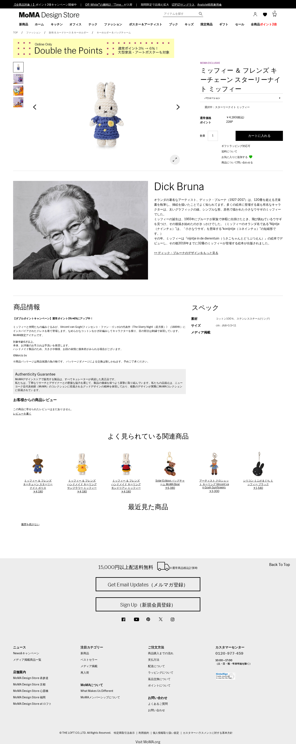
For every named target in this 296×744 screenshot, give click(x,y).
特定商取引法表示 (124, 733)
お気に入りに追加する (234, 157)
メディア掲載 (89, 666)
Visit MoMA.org (148, 742)
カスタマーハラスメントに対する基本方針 (208, 733)
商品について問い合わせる (237, 162)
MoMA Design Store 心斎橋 (30, 691)
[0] (273, 15)
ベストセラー (89, 659)
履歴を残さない (30, 524)
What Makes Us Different (97, 691)
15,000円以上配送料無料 (148, 567)
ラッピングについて (160, 672)
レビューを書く (22, 414)
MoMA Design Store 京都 (29, 684)
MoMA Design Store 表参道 (30, 678)
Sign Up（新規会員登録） (148, 605)
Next (178, 109)
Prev (34, 109)
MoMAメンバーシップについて (100, 697)
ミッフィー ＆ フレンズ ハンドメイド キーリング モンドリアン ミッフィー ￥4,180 (126, 486)
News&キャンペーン (26, 653)
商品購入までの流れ (160, 653)
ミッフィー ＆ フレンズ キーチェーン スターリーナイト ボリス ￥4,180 (38, 486)
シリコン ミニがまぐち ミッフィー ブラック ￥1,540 (258, 484)
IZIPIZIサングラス (183, 4)
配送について (156, 666)
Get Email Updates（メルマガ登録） (148, 584)
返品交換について (159, 679)
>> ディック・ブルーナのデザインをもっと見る (186, 253)
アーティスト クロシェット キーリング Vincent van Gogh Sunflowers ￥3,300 (214, 486)
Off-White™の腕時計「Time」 (104, 4)
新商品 (85, 653)
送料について (229, 151)
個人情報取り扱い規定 (166, 733)
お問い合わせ (156, 710)
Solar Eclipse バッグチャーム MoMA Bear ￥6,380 (170, 484)
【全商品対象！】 (24, 4)
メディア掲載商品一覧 (27, 659)
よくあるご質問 (158, 704)
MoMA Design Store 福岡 (29, 697)
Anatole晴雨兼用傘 (209, 4)
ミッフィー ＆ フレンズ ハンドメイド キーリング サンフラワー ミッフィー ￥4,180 (82, 486)
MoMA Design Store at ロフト (32, 704)
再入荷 (85, 672)
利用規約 (144, 733)
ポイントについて (159, 685)
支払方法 (153, 659)
